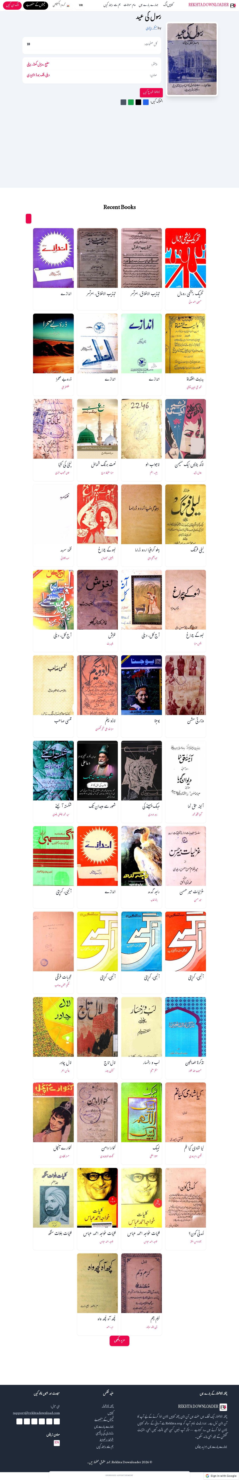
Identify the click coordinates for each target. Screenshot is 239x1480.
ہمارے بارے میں (148, 5)
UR (81, 5)
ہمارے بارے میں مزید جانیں (211, 1447)
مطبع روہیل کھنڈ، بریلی (38, 65)
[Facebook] (56, 1421)
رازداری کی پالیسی (105, 1433)
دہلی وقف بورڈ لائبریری (38, 75)
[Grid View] (28, 218)
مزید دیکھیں (119, 1341)
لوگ (165, 5)
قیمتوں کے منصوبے (104, 1420)
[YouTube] (42, 1421)
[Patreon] (19, 1421)
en (57, 1443)
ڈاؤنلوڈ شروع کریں (151, 93)
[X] (49, 1421)
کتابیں (170, 5)
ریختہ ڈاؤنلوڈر (108, 1406)
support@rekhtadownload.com (36, 1413)
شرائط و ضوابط (107, 1440)
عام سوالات (130, 5)
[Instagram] (34, 1421)
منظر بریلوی (151, 28)
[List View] (21, 218)
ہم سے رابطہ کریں (112, 5)
